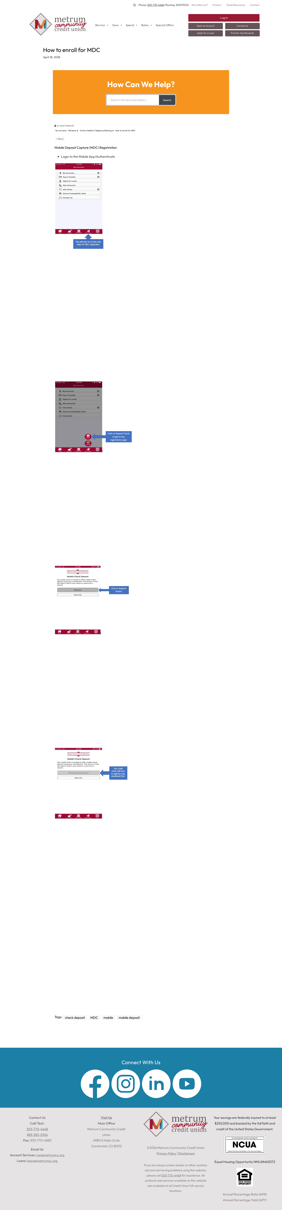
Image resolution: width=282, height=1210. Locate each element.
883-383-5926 (37, 1135)
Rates (145, 25)
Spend (130, 25)
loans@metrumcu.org (42, 1161)
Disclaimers (186, 1153)
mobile (108, 1017)
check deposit (75, 1017)
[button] (134, 5)
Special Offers (165, 25)
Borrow (100, 25)
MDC (94, 1017)
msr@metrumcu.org (50, 1155)
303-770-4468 (155, 5)
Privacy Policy (166, 1153)
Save (115, 25)
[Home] (58, 34)
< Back (60, 138)
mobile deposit (129, 1017)
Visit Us (106, 1118)
